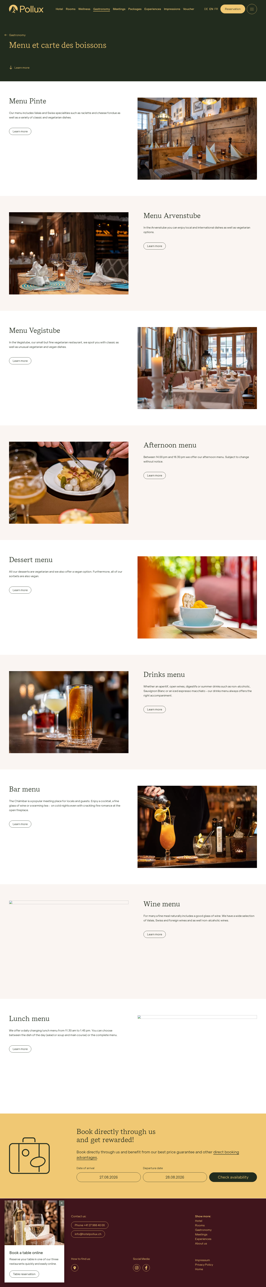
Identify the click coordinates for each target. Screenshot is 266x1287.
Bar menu (24, 789)
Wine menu (161, 904)
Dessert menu (31, 560)
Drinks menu (164, 675)
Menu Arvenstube (171, 216)
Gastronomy (17, 35)
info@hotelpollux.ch (88, 1234)
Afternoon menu (170, 445)
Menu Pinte (27, 101)
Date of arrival (85, 1168)
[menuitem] (59, 9)
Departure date (153, 1168)
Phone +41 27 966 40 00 (90, 1225)
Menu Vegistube (34, 331)
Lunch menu (29, 1019)
